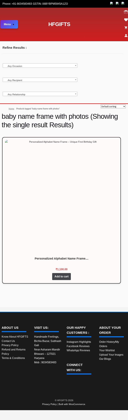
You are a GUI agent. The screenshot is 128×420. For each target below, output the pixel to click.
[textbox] (40, 66)
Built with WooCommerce (72, 404)
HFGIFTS (59, 24)
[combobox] (40, 65)
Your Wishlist (107, 350)
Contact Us (8, 341)
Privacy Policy (10, 345)
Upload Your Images (111, 354)
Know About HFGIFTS (15, 336)
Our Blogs (105, 358)
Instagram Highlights (79, 341)
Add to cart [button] (61, 276)
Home (11, 109)
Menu (7, 24)
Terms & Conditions (13, 358)
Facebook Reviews (78, 346)
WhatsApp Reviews (78, 350)
